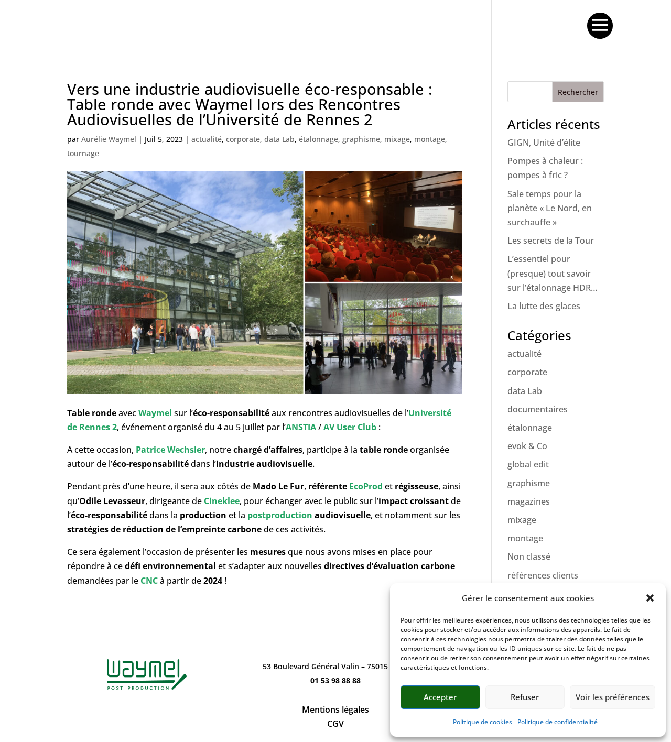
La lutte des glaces (543, 306)
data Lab (279, 139)
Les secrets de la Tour (550, 240)
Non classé (528, 556)
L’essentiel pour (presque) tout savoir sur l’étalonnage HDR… (552, 273)
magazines (528, 501)
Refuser (525, 697)
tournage (83, 153)
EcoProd (366, 486)
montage (429, 139)
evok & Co (527, 446)
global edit (528, 464)
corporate (243, 139)
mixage (397, 139)
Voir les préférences (613, 697)
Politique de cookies (482, 721)
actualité (206, 139)
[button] (650, 598)
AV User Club (349, 427)
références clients (542, 575)
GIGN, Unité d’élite (543, 142)
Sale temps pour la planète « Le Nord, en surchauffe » (549, 208)
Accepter (440, 697)
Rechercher (578, 92)
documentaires (537, 409)
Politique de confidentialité (557, 721)
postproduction (279, 515)
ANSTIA (302, 427)
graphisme (361, 139)
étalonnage (318, 139)
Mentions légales (335, 709)
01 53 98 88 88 (335, 680)
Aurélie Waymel (108, 139)
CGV (335, 723)
